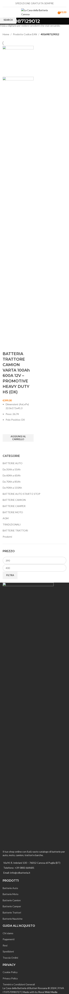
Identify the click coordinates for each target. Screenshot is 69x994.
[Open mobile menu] (4, 12)
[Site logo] (34, 11)
